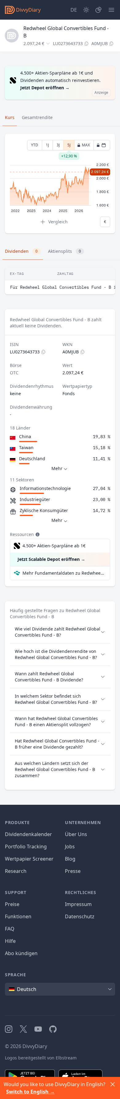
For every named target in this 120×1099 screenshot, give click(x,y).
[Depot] (98, 9)
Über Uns (76, 834)
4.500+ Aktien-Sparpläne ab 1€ (54, 546)
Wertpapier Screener (29, 858)
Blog (70, 858)
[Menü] (111, 10)
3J (58, 145)
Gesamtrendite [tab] (37, 117)
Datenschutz (79, 916)
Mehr (56, 468)
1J (47, 145)
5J (68, 146)
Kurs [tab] (9, 117)
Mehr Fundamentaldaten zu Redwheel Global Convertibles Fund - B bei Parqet (63, 573)
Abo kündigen (21, 953)
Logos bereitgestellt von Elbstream (41, 1058)
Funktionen (18, 916)
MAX (86, 145)
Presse (73, 871)
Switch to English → (30, 1091)
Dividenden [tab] (21, 251)
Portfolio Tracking (26, 846)
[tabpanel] (60, 183)
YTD (34, 145)
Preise (12, 904)
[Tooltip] (37, 534)
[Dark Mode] (86, 9)
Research (15, 871)
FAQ (9, 928)
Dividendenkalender (28, 834)
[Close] (112, 1084)
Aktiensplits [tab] (64, 251)
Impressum (78, 904)
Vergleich (58, 222)
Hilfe (10, 941)
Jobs (70, 846)
